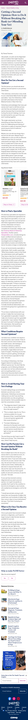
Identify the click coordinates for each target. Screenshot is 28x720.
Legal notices (11, 712)
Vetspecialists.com (7, 235)
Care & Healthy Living (12, 8)
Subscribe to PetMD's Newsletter (10, 687)
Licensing (24, 708)
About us (3, 708)
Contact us (17, 708)
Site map (18, 712)
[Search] (25, 3)
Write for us (9, 708)
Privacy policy (22, 710)
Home (3, 8)
